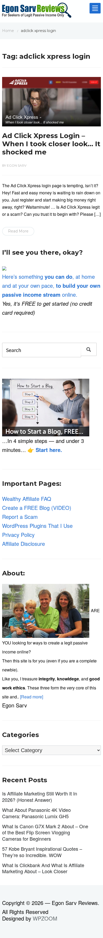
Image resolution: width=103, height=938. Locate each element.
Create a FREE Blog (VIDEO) (36, 507)
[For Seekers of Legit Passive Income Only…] (36, 11)
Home (8, 30)
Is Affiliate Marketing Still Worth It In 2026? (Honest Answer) (39, 796)
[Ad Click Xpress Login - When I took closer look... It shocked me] (51, 100)
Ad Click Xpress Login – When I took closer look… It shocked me (51, 143)
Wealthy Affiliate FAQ (26, 498)
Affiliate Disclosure (23, 543)
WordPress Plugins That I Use (37, 525)
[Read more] (31, 697)
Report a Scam (20, 516)
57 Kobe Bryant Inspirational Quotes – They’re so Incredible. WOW (42, 851)
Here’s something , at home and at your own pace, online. (51, 285)
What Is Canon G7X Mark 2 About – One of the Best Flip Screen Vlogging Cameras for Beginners (45, 832)
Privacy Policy (18, 534)
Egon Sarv (16, 165)
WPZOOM (45, 918)
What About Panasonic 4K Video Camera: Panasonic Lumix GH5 (36, 812)
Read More (18, 231)
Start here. (49, 450)
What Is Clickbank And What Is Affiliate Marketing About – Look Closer (43, 868)
